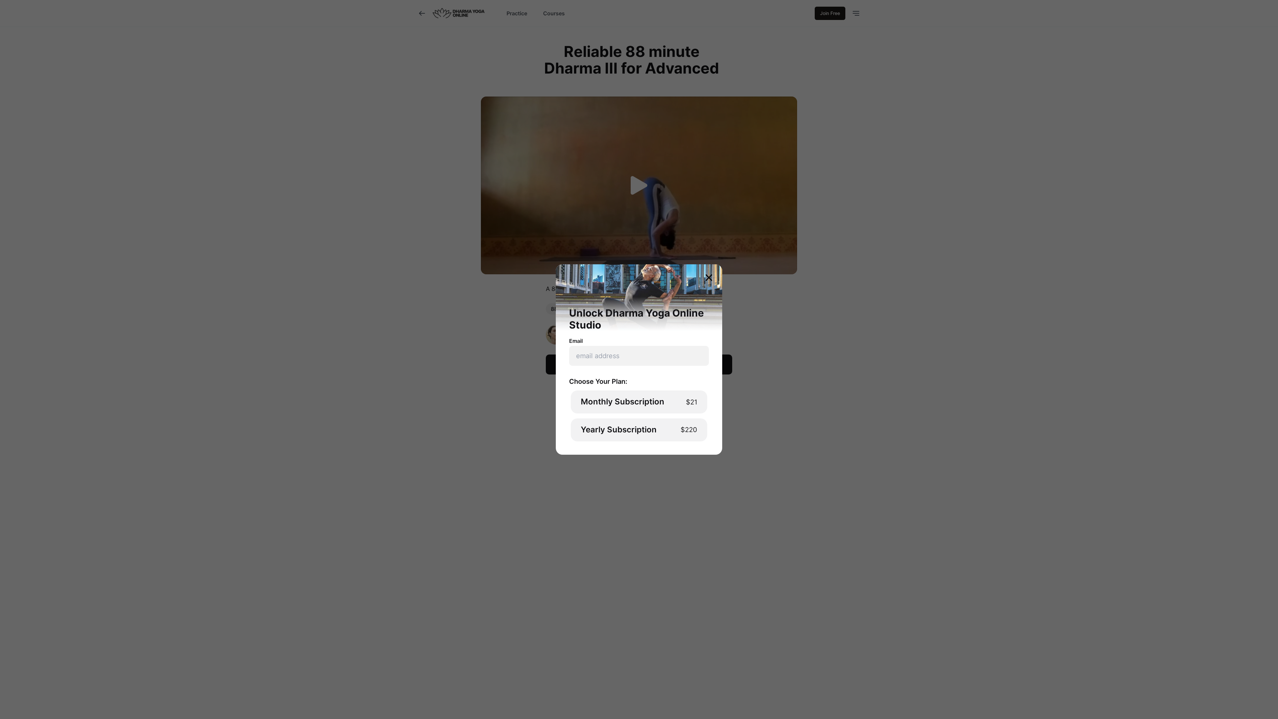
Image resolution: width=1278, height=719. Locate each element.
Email (576, 341)
